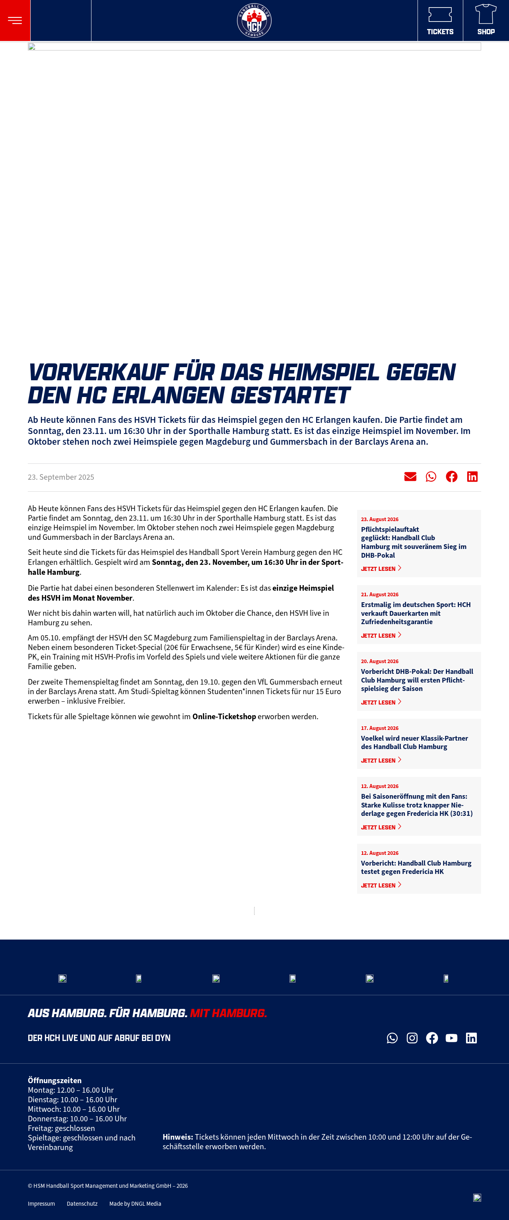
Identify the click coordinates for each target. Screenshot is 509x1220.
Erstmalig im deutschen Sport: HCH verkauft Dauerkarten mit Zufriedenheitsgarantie (416, 613)
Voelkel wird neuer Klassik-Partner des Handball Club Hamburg (414, 743)
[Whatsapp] (392, 1038)
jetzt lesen (379, 568)
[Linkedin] (471, 1038)
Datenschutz (82, 1203)
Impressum (41, 1203)
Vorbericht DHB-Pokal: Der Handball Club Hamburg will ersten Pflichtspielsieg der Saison (417, 680)
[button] (15, 20)
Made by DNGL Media (135, 1203)
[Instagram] (412, 1038)
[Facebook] (432, 1038)
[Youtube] (452, 1038)
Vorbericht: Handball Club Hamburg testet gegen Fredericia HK (416, 867)
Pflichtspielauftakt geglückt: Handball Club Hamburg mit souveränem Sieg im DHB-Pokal (413, 542)
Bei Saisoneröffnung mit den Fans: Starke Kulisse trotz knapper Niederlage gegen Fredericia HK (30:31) (417, 805)
